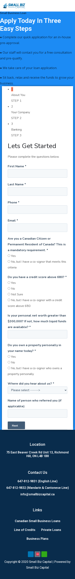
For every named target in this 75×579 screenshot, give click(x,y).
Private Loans (51, 530)
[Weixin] (44, 554)
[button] (70, 5)
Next (15, 425)
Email (13, 220)
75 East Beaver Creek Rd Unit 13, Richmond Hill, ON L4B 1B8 (37, 454)
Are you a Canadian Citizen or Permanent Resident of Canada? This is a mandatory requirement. (37, 244)
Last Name (17, 184)
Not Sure (17, 294)
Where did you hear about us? (31, 384)
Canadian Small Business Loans (37, 521)
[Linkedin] (31, 554)
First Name (17, 166)
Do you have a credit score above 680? (37, 277)
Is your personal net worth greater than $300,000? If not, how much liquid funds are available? (37, 321)
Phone (13, 202)
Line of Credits (24, 530)
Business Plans (37, 539)
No (13, 289)
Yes (13, 256)
